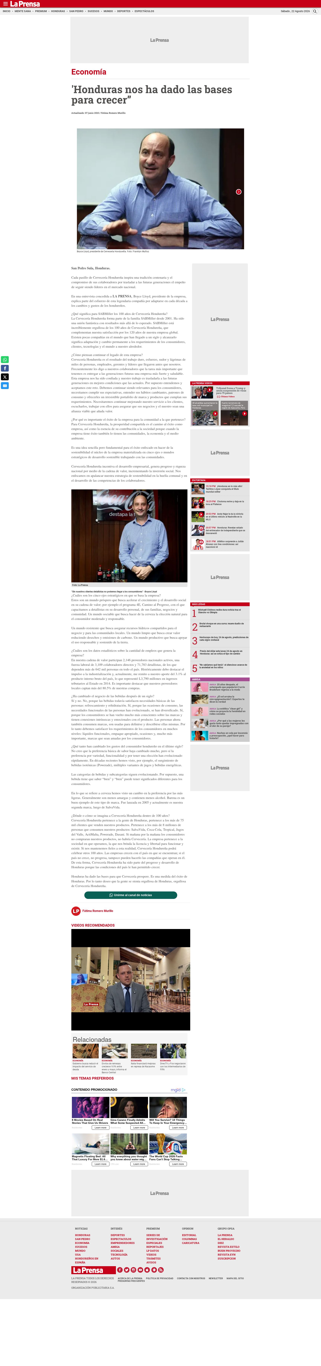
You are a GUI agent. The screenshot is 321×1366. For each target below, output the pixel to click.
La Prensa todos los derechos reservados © (92, 1280)
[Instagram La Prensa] (134, 1270)
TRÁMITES (153, 1258)
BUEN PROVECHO (229, 1250)
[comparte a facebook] (5, 368)
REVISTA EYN (227, 1254)
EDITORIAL (189, 1235)
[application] (130, 979)
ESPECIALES (154, 1243)
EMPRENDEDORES (123, 1243)
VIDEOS (151, 1254)
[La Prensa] (88, 1270)
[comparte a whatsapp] (5, 359)
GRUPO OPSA (226, 1228)
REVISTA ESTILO (228, 1247)
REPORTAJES (155, 1247)
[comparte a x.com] (5, 376)
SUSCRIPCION (227, 1258)
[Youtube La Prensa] (140, 1270)
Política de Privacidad (159, 1278)
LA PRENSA (225, 1235)
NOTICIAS (81, 1228)
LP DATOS (152, 1250)
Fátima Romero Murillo (113, 112)
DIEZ (221, 1243)
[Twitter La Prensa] (127, 1270)
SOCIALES (117, 1250)
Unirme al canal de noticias (133, 895)
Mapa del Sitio (235, 1278)
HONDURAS (82, 1235)
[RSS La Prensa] (161, 1270)
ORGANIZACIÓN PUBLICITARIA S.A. (92, 1287)
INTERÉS (116, 1228)
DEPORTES (118, 1235)
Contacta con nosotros (191, 1278)
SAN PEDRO (82, 1239)
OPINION (187, 1228)
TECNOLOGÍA (119, 1254)
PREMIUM (153, 1228)
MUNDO (80, 1250)
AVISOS (151, 1262)
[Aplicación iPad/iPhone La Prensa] (147, 1270)
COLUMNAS (189, 1239)
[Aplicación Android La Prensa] (154, 1270)
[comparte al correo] (5, 385)
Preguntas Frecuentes (131, 1281)
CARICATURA (190, 1243)
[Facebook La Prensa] (120, 1270)
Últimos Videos (228, 396)
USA (78, 1254)
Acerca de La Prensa (130, 1278)
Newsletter (216, 1278)
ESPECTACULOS (121, 1239)
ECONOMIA (82, 1243)
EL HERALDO (226, 1239)
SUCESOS (81, 1247)
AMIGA (115, 1247)
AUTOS (115, 1258)
